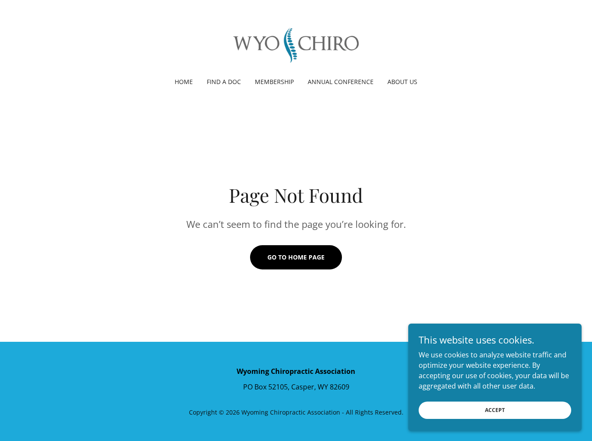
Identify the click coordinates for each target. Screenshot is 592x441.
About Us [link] (402, 82)
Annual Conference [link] (341, 82)
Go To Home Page (296, 257)
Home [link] (184, 82)
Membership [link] (274, 82)
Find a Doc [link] (224, 82)
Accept (495, 410)
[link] (296, 44)
